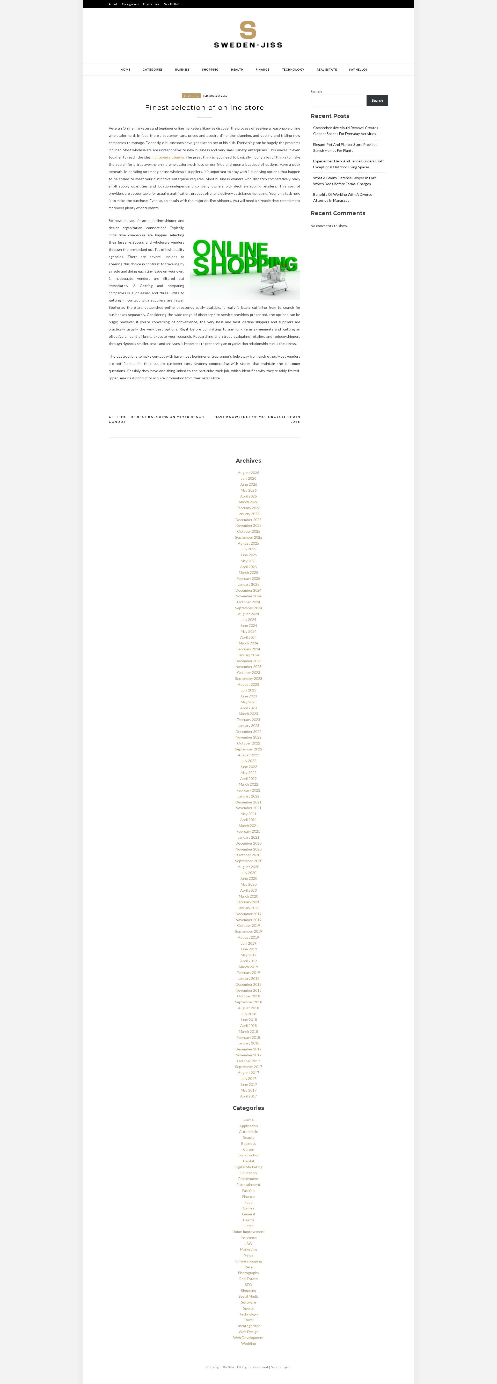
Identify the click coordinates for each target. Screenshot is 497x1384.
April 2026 (248, 496)
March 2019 (248, 967)
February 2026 (248, 508)
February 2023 (248, 719)
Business (182, 69)
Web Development (248, 1337)
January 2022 (248, 796)
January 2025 (248, 584)
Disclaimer (151, 4)
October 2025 (248, 531)
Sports (248, 1308)
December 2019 (248, 914)
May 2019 (249, 955)
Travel (249, 1320)
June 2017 (248, 1084)
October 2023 (248, 672)
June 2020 (248, 878)
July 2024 (248, 619)
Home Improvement (248, 1231)
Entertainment (248, 1184)
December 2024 (248, 590)
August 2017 (248, 1072)
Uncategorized (248, 1325)
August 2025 (248, 543)
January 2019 (248, 978)
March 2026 (248, 502)
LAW (248, 1243)
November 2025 (248, 525)
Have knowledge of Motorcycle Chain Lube (257, 419)
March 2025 (248, 572)
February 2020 (248, 902)
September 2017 (248, 1066)
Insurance (248, 1237)
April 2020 (248, 890)
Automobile (248, 1131)
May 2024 (249, 631)
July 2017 (248, 1078)
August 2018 (248, 1008)
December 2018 (248, 984)
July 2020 (248, 872)
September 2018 (248, 1002)
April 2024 (248, 637)
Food (249, 1202)
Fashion (248, 1190)
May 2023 (249, 702)
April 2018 (248, 1025)
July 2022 (248, 760)
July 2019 (248, 943)
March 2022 (248, 784)
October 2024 (248, 602)
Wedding (248, 1343)
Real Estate (327, 69)
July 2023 (248, 690)
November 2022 (248, 737)
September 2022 (248, 749)
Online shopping (248, 1261)
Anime (248, 1120)
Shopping (210, 69)
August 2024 (248, 614)
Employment (248, 1178)
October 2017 (248, 1061)
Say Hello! (171, 4)
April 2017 (248, 1096)
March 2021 (248, 825)
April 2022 (248, 778)
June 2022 (248, 766)
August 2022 (248, 755)
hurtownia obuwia (168, 157)
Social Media (249, 1296)
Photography (248, 1272)
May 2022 (249, 772)
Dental (248, 1161)
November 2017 (248, 1055)
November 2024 (248, 596)
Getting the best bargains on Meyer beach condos (156, 419)
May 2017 (249, 1090)
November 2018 (248, 990)
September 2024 (248, 608)
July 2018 (248, 1014)
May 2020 (249, 884)
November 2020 (248, 849)
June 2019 (248, 949)
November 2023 (248, 666)
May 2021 (249, 813)
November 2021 (248, 808)
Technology (293, 69)
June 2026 (248, 484)
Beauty (248, 1137)
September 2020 (248, 861)
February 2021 (248, 831)
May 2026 (249, 490)
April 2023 (248, 708)
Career (248, 1149)
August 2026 (248, 472)
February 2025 (248, 578)
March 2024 (248, 643)
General (248, 1214)
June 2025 (248, 555)
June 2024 (248, 625)
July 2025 (248, 549)
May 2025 (249, 561)
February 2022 (248, 790)
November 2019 (248, 919)
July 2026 (248, 478)
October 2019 (248, 925)
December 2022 (248, 731)
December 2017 (248, 1049)
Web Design (249, 1331)
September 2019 (248, 931)
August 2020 (248, 866)
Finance (262, 69)
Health (237, 69)
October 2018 (248, 996)
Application (248, 1126)
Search (316, 91)
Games (248, 1208)
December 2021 (248, 802)
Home (125, 69)
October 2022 (248, 743)
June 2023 (248, 696)
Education (248, 1173)
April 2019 (248, 961)
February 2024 (248, 649)
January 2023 (248, 725)
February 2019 (248, 972)
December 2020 (248, 843)
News (248, 1255)
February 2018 (248, 1037)
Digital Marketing (248, 1167)
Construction (248, 1155)
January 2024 (248, 655)
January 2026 (248, 514)
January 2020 (248, 908)
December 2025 (248, 519)
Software (248, 1302)
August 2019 (248, 937)
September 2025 (248, 537)
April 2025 (248, 567)
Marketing (248, 1249)
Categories (130, 4)
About (113, 4)
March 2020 (248, 896)
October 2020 (248, 855)
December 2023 (248, 661)
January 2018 (248, 1043)
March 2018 (248, 1031)
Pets (248, 1267)
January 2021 (248, 837)
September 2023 (248, 678)
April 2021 (248, 819)
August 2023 (248, 684)
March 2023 (248, 713)
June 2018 (248, 1019)
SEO (248, 1284)
